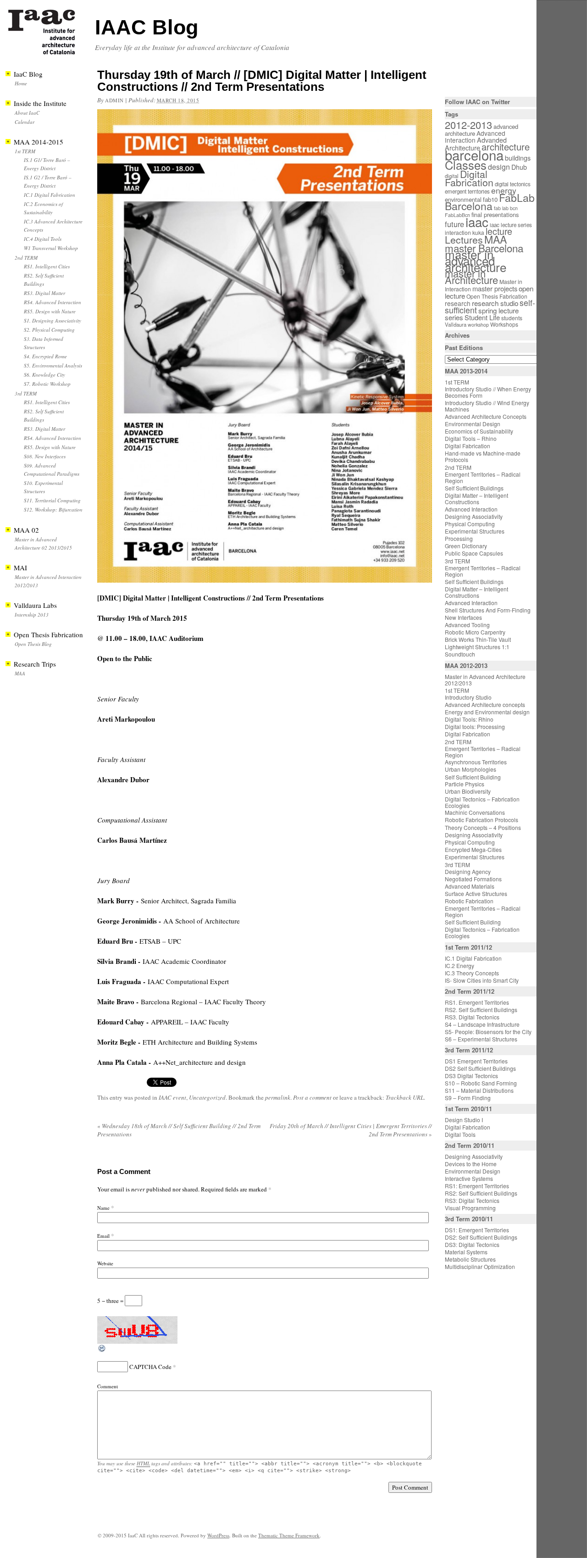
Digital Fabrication (469, 178)
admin (114, 100)
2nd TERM (26, 257)
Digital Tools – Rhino (471, 438)
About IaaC (27, 112)
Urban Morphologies (470, 769)
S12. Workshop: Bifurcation (53, 509)
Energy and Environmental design (487, 712)
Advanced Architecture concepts (485, 704)
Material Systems (466, 1252)
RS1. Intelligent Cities (47, 266)
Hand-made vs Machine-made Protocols (483, 456)
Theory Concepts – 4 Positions (483, 827)
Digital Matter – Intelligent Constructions (476, 498)
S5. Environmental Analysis (53, 365)
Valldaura (455, 324)
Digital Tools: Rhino (469, 719)
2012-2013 (468, 124)
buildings (518, 157)
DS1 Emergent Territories (476, 1061)
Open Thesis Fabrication (496, 296)
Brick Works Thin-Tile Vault (478, 639)
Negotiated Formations (473, 879)
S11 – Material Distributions (479, 1090)
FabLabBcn (457, 214)
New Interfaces (463, 617)
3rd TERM (26, 393)
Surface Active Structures (476, 893)
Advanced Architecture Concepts (485, 416)
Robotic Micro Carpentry (475, 632)
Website (105, 1263)
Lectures (464, 239)
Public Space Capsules (474, 553)
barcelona (474, 154)
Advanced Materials (469, 886)
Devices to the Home (471, 1164)
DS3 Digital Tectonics (471, 1075)
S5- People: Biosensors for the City (488, 1031)
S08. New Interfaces (45, 456)
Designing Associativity (474, 516)
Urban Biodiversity (468, 791)
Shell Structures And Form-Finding (488, 610)
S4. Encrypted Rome (45, 356)
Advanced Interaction (475, 136)
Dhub (519, 167)
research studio (495, 303)
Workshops (504, 324)
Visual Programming (470, 1208)
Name (103, 1207)
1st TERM (25, 151)
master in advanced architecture (475, 260)
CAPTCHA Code (150, 1367)
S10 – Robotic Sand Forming (481, 1083)
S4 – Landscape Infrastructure (482, 1024)
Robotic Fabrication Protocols (481, 820)
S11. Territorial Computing (52, 500)
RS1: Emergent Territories (477, 1186)
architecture (506, 146)
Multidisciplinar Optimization (480, 1266)
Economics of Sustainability (479, 431)
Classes (466, 164)
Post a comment (312, 1097)
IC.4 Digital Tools (42, 238)
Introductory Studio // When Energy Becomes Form (488, 392)
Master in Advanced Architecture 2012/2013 (485, 680)
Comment (107, 1386)
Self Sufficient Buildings (474, 488)
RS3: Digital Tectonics (472, 1200)
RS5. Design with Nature (50, 311)
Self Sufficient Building (473, 777)
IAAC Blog (146, 27)
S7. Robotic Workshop (47, 383)
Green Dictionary (466, 546)
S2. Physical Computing (49, 329)
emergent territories (467, 191)
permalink (277, 1097)
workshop (478, 324)
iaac (476, 221)
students (511, 318)
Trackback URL (405, 1097)
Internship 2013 (32, 614)
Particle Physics (464, 784)
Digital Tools (460, 1134)
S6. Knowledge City (44, 374)
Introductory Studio (468, 697)
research (458, 303)
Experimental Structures (474, 531)
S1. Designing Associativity (52, 320)
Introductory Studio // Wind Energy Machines (487, 406)
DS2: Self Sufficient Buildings (481, 1237)
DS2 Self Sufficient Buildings (480, 1068)
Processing (459, 538)
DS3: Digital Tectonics (472, 1244)
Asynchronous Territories (476, 762)
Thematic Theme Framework (289, 1535)
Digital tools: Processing (475, 726)
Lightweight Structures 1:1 (477, 647)
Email (103, 1235)
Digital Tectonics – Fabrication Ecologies (482, 802)
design (499, 166)
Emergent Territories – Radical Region (483, 477)
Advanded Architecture (476, 143)
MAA (20, 673)
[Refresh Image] (102, 1351)
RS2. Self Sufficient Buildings (481, 1009)
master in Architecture (471, 276)
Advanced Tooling (467, 625)
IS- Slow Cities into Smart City (482, 980)
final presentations (495, 214)
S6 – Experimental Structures (481, 1039)
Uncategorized (207, 1097)
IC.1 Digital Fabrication (49, 194)
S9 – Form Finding (468, 1098)
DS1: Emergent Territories (477, 1230)
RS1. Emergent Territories (477, 1002)
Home (21, 83)
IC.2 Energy (459, 965)
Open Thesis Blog (33, 643)
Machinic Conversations (475, 812)
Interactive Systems (469, 1178)
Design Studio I (464, 1120)
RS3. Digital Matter (44, 292)
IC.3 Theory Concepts (472, 973)
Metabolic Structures (470, 1259)
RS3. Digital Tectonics (472, 1017)
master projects (494, 288)
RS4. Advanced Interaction (52, 302)
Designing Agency (468, 871)
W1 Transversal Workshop (51, 248)
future (454, 223)
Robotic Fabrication (469, 901)
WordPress (218, 1535)
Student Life (482, 317)
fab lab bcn (506, 208)
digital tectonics (513, 184)
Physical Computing (470, 524)
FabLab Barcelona (490, 201)
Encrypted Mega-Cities (473, 849)
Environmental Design (472, 424)
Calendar (24, 121)
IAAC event (172, 1097)
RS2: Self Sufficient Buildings (481, 1193)
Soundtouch (460, 654)
